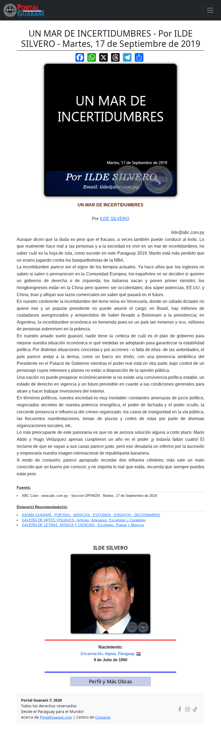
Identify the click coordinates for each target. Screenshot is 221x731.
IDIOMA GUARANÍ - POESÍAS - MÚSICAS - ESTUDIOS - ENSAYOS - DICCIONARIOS (91, 515)
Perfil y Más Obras (110, 681)
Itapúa (110, 653)
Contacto (102, 717)
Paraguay (126, 653)
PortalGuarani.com (56, 717)
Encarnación (92, 653)
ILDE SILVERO (114, 218)
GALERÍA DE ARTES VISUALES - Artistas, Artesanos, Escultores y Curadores (84, 520)
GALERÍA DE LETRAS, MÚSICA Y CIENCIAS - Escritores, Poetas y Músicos (83, 525)
